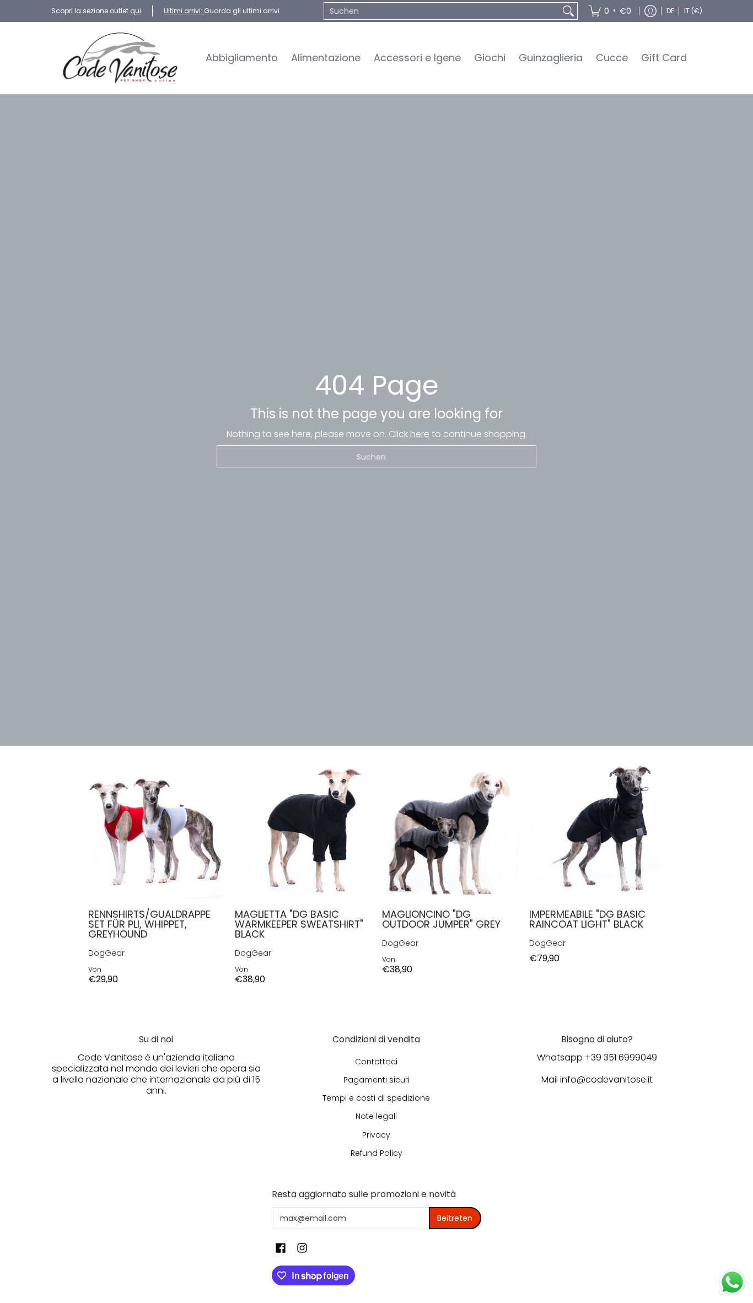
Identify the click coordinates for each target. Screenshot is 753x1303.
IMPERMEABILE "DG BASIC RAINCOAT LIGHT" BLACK (587, 919)
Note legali (376, 1116)
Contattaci (376, 1061)
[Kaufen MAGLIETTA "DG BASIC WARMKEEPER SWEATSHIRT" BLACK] (303, 830)
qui (135, 10)
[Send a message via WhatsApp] (732, 1282)
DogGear (106, 953)
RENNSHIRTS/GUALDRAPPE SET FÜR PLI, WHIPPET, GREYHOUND (149, 924)
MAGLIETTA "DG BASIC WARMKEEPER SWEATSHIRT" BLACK (299, 924)
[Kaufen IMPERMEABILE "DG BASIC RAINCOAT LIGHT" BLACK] (597, 830)
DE (670, 10)
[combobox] (442, 11)
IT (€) (693, 10)
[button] (280, 1248)
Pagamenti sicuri (376, 1079)
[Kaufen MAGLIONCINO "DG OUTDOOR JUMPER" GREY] (450, 830)
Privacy (376, 1134)
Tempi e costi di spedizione (376, 1097)
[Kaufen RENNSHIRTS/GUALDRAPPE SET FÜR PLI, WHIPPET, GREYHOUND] (156, 830)
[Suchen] (568, 11)
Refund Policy (376, 1153)
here (419, 434)
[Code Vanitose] (120, 58)
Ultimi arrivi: (184, 10)
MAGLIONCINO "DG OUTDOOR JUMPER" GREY (441, 919)
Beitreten (454, 1218)
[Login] (650, 11)
